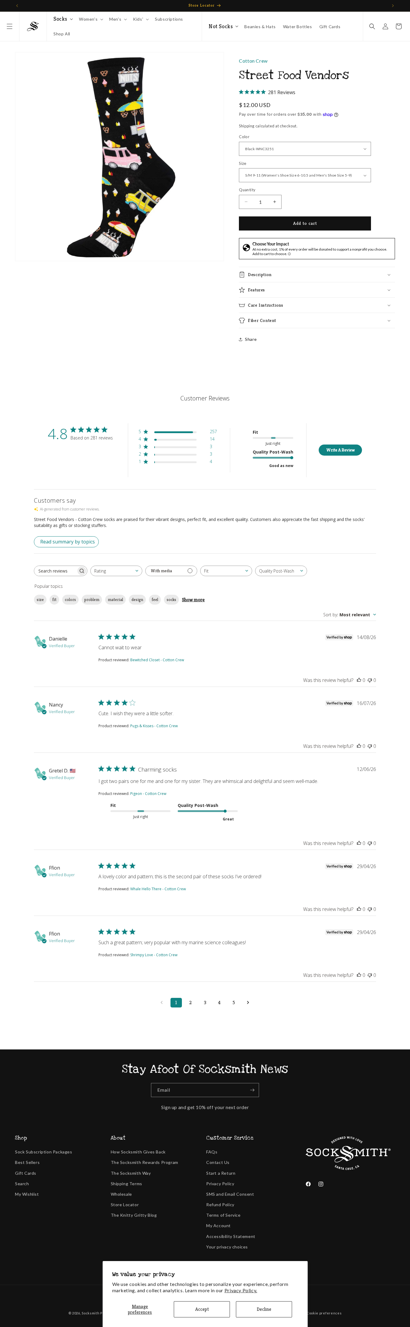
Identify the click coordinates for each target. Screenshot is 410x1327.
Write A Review (340, 450)
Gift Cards (25, 1173)
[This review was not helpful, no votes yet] (370, 680)
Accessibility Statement (230, 1236)
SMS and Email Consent (230, 1194)
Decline (264, 1309)
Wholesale (121, 1194)
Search (22, 1183)
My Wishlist (27, 1194)
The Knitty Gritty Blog (134, 1215)
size (40, 599)
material (115, 599)
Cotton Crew (253, 61)
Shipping (247, 125)
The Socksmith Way (131, 1173)
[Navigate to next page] (248, 1002)
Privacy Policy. (241, 1290)
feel (155, 599)
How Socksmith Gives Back (138, 1151)
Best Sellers (27, 1162)
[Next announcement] (392, 5)
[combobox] (116, 571)
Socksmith (90, 1313)
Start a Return (220, 1173)
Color (244, 136)
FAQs (211, 1151)
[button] (9, 26)
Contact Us (218, 1162)
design (137, 599)
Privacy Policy (220, 1183)
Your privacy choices (227, 1246)
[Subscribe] (252, 1090)
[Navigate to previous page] (161, 1002)
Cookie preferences (324, 1313)
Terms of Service (223, 1215)
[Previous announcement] (17, 5)
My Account (218, 1225)
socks (171, 599)
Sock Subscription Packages (43, 1151)
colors (70, 599)
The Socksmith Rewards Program (144, 1162)
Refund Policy (220, 1204)
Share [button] (251, 339)
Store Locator (125, 1204)
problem (91, 599)
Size (242, 163)
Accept (202, 1309)
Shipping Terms (126, 1183)
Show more (193, 600)
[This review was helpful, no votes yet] (359, 680)
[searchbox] (55, 571)
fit (54, 599)
